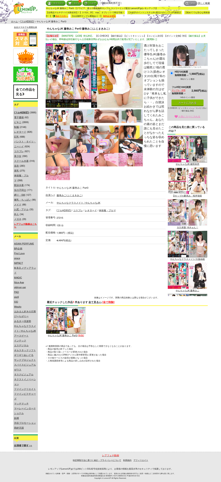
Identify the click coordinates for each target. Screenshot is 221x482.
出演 (50, 195)
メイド (17, 204)
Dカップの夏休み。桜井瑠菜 (187, 195)
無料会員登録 (109, 15)
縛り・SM (19, 194)
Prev (49, 75)
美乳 (16, 170)
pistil (16, 297)
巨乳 (16, 136)
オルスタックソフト (25, 350)
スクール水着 (21, 160)
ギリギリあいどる (23, 355)
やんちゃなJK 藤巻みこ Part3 (62, 335)
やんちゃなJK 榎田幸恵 (187, 164)
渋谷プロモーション (25, 422)
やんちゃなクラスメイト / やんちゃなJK (78, 202)
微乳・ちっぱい (22, 199)
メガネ (17, 219)
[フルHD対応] (27, 21)
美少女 (17, 156)
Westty (18, 306)
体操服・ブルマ (107, 210)
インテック (20, 340)
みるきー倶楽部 (22, 321)
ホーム (14, 21)
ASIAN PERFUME (24, 243)
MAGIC (18, 277)
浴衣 (16, 165)
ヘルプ (92, 3)
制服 (16, 127)
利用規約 (127, 460)
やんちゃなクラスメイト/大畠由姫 (187, 259)
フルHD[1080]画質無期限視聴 (181, 90)
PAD (16, 292)
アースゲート (21, 335)
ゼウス (17, 369)
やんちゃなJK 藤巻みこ (187, 290)
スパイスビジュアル (25, 364)
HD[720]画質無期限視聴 (182, 73)
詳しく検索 (204, 3)
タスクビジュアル (23, 374)
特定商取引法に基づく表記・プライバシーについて (97, 460)
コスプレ (19, 151)
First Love (19, 253)
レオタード (20, 131)
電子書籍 (19, 117)
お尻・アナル (21, 209)
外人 (16, 214)
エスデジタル (21, 345)
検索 (193, 3)
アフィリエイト (140, 460)
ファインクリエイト (25, 389)
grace (17, 258)
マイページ (58, 3)
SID (16, 301)
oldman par (20, 287)
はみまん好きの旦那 (25, 311)
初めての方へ (61, 15)
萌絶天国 (19, 427)
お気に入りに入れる (189, 116)
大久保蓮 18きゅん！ (187, 227)
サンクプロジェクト (25, 360)
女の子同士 (20, 190)
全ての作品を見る (25, 91)
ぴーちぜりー (21, 316)
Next (138, 75)
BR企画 (18, 248)
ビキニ (17, 122)
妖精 (16, 418)
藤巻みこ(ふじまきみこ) (70, 195)
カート (77, 3)
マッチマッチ (21, 403)
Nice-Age (19, 282)
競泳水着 (19, 185)
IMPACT (18, 263)
